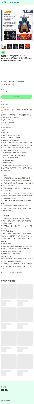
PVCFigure (5, 272)
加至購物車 (17, 96)
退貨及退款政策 (6, 400)
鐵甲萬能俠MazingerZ (16, 272)
